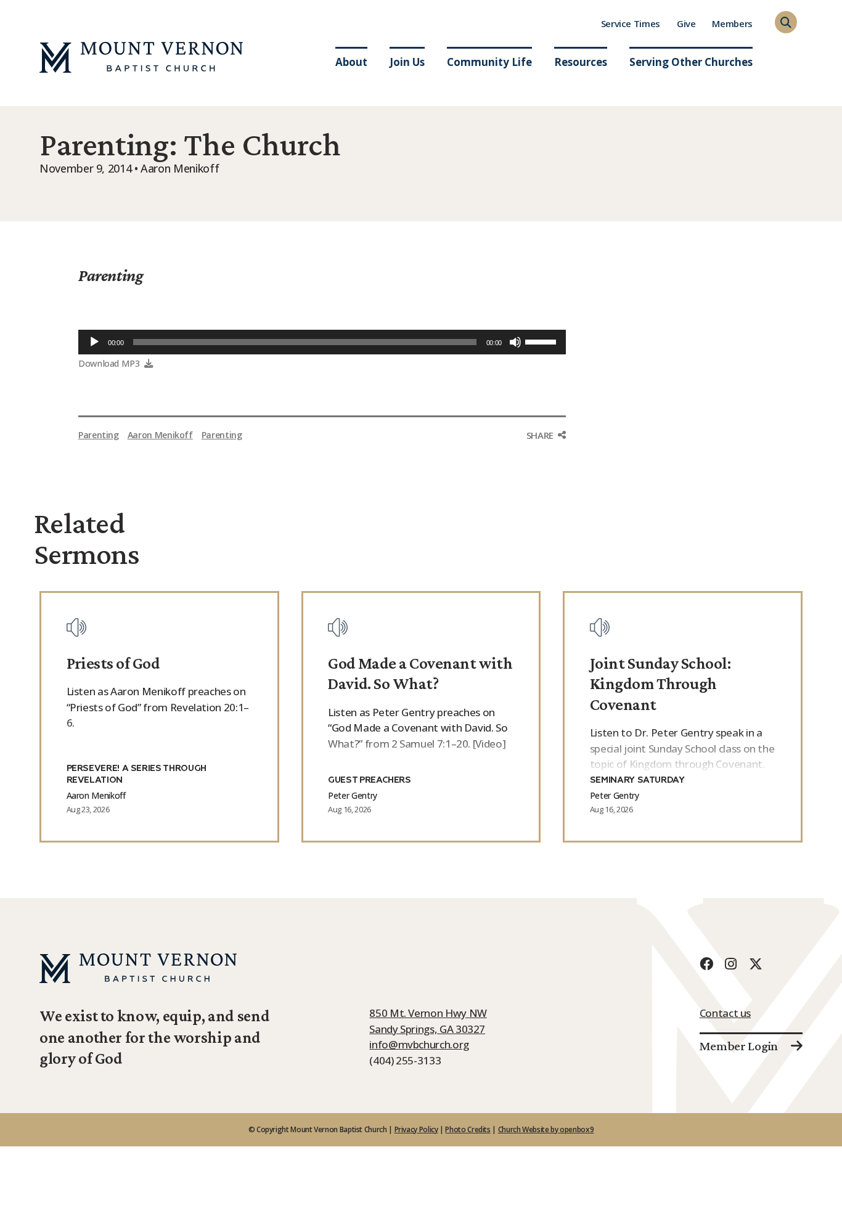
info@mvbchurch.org (419, 1044)
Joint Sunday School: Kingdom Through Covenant (660, 684)
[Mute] (515, 342)
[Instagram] (731, 963)
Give (686, 23)
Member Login (739, 1046)
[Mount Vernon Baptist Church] (141, 57)
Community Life (489, 62)
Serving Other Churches (691, 62)
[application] (322, 342)
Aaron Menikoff (160, 435)
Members (732, 23)
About (351, 62)
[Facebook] (706, 963)
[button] (786, 22)
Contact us (725, 1013)
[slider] (542, 341)
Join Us (407, 62)
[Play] (94, 342)
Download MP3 (109, 363)
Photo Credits (467, 1129)
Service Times (630, 23)
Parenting (110, 275)
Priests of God (113, 663)
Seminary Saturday (637, 780)
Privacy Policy (416, 1129)
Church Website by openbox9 (546, 1129)
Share (540, 435)
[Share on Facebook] (546, 458)
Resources (580, 62)
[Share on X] (546, 484)
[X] (755, 963)
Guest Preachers (369, 780)
